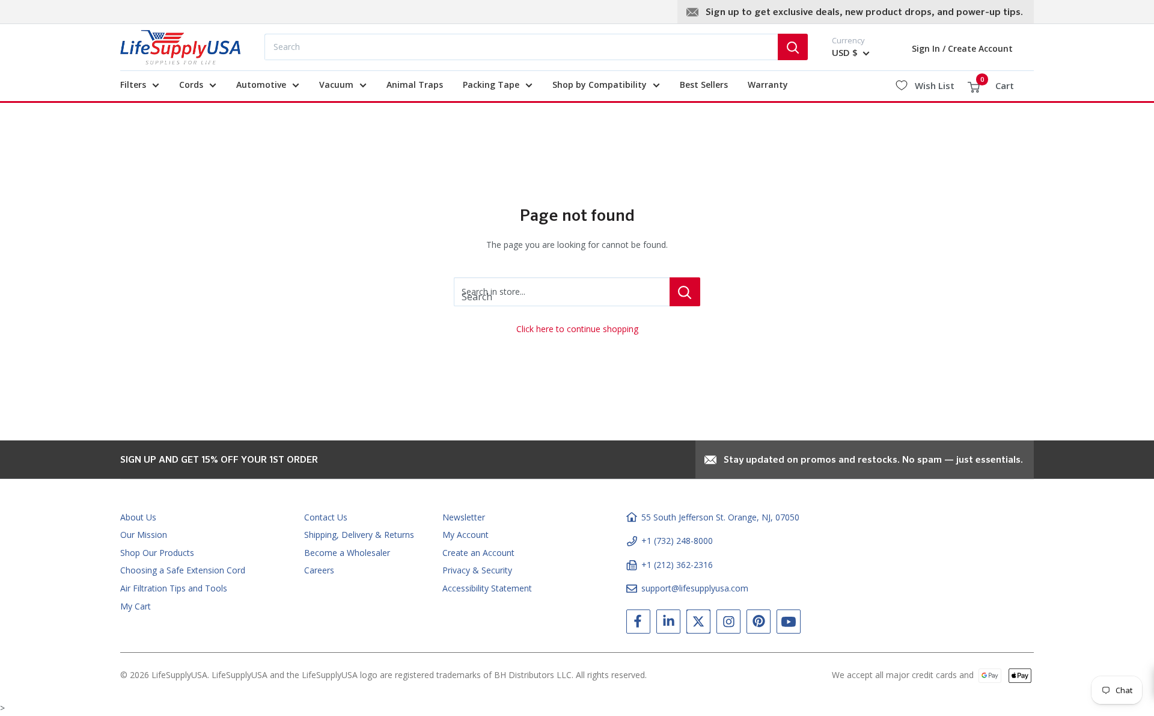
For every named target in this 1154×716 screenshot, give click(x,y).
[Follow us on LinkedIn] (668, 624)
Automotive (261, 84)
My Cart (135, 606)
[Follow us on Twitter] (698, 624)
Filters (133, 84)
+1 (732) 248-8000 (677, 540)
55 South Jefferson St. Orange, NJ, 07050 (720, 517)
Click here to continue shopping (577, 329)
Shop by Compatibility (599, 84)
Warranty (768, 84)
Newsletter (463, 517)
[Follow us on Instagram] (728, 624)
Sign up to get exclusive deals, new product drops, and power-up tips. (864, 12)
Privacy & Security (477, 570)
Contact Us (325, 517)
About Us (138, 517)
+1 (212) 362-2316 (677, 564)
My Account (465, 534)
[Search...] (793, 47)
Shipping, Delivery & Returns (359, 534)
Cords (191, 84)
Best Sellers (704, 84)
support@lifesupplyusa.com (694, 588)
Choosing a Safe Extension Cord (182, 570)
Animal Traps (414, 84)
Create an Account (478, 552)
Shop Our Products (157, 552)
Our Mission (143, 534)
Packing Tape (491, 84)
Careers (319, 570)
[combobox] (521, 47)
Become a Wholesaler (347, 552)
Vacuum (336, 84)
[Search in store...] (685, 291)
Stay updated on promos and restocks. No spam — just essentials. (873, 460)
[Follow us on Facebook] (638, 624)
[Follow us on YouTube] (789, 624)
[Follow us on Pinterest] (758, 624)
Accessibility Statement (487, 588)
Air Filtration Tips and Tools (173, 588)
